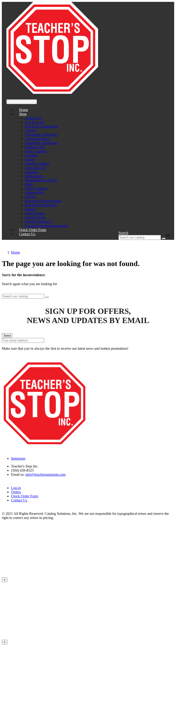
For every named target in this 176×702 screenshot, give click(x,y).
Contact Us (19, 500)
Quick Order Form (24, 496)
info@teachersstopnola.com (45, 474)
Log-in (16, 488)
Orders (16, 492)
